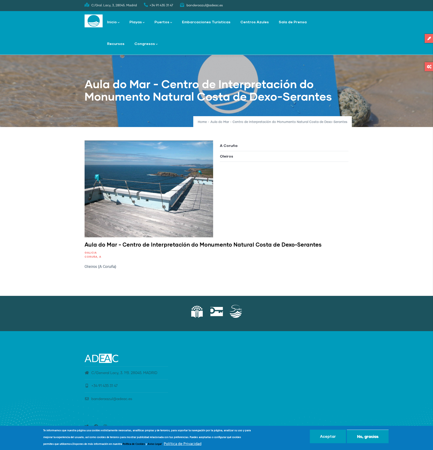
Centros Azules (254, 22)
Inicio (112, 22)
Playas (135, 22)
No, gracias (367, 436)
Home (202, 122)
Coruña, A (93, 256)
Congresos (144, 43)
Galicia (91, 252)
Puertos (161, 22)
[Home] (94, 21)
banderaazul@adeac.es (111, 399)
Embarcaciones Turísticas (206, 22)
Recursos (115, 43)
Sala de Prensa (293, 22)
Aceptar (328, 436)
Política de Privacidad (182, 444)
